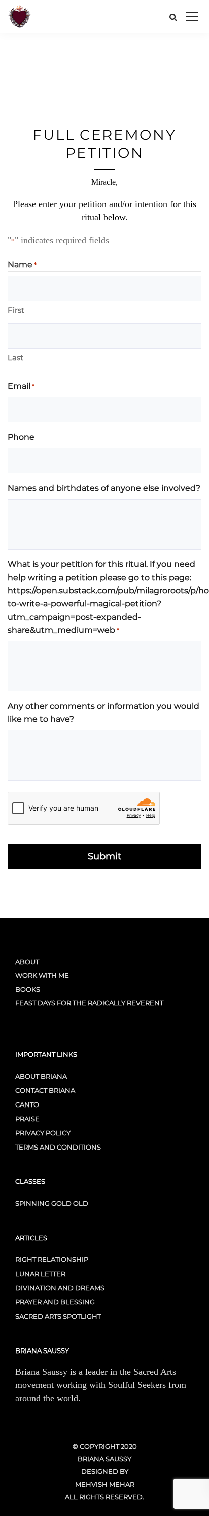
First (16, 310)
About (27, 962)
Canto (27, 1104)
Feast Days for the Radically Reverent (89, 1003)
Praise (27, 1119)
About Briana (41, 1076)
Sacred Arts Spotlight (58, 1316)
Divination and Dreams (59, 1288)
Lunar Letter (40, 1273)
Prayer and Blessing (55, 1302)
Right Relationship (51, 1259)
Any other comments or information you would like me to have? (103, 712)
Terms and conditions (58, 1147)
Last (15, 357)
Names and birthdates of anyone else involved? (104, 488)
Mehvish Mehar (104, 1484)
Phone (21, 437)
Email (21, 386)
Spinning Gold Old (51, 1203)
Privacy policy (43, 1133)
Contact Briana (45, 1090)
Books (27, 989)
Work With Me (42, 975)
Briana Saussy (104, 1459)
